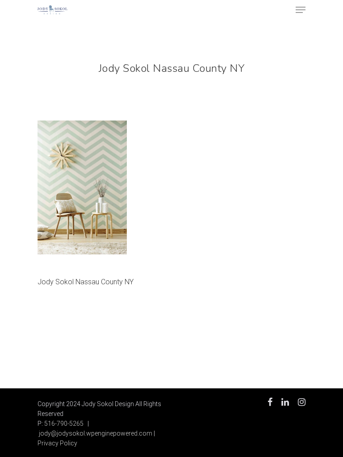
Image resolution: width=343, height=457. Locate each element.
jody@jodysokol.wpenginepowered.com (95, 433)
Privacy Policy (57, 443)
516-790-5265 (64, 423)
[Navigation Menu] (300, 9)
